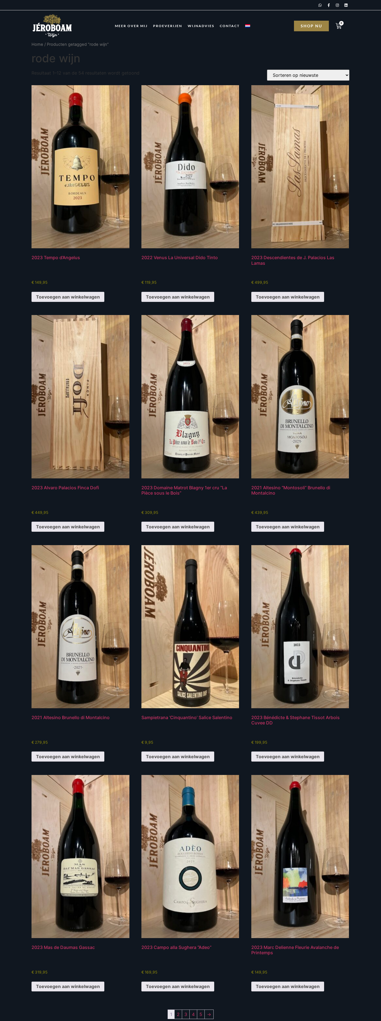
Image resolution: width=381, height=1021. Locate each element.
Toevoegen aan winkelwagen (68, 297)
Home (37, 44)
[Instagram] (337, 5)
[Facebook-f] (328, 5)
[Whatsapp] (320, 5)
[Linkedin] (345, 5)
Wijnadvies (201, 26)
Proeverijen (167, 26)
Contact (230, 26)
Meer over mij (131, 26)
